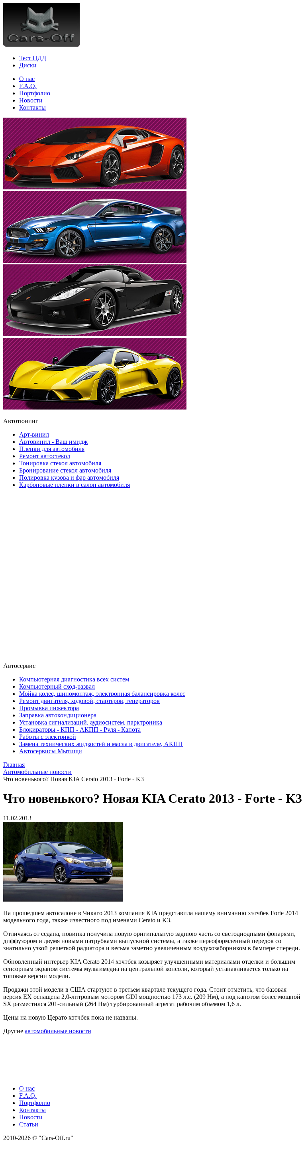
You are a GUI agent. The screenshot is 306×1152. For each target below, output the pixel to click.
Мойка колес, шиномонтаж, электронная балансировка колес (102, 693)
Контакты (32, 107)
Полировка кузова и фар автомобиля (69, 477)
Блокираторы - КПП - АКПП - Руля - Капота (80, 729)
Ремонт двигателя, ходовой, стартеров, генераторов (89, 700)
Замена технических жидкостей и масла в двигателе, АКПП (101, 743)
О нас (27, 78)
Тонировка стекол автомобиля (60, 463)
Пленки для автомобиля (51, 448)
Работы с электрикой (47, 736)
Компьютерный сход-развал (57, 686)
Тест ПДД (32, 58)
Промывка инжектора (49, 708)
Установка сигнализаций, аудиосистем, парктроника (90, 722)
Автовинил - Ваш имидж (53, 441)
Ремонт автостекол (44, 456)
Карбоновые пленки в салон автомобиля (74, 484)
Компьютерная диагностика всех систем (74, 679)
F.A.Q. (28, 86)
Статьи (28, 1124)
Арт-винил (34, 434)
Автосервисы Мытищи (50, 751)
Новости (31, 100)
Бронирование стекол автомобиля (65, 470)
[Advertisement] (51, 574)
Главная (14, 764)
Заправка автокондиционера (57, 715)
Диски (28, 65)
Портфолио (34, 93)
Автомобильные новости (37, 771)
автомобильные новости (58, 1031)
